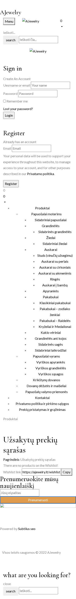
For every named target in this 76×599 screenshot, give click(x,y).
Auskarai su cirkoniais (55, 267)
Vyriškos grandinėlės (50, 368)
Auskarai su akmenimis (54, 273)
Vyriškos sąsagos (50, 374)
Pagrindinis (11, 459)
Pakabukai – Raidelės (55, 321)
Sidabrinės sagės (50, 344)
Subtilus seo (26, 529)
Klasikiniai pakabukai (55, 303)
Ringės (55, 279)
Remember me (17, 101)
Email (7, 148)
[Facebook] (5, 540)
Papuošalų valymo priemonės (46, 392)
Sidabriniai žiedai (55, 244)
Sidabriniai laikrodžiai (50, 350)
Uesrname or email (16, 85)
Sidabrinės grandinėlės (55, 232)
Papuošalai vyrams (46, 356)
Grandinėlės (51, 226)
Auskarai (50, 249)
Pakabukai (50, 297)
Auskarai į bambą (55, 285)
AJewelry (10, 12)
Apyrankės (51, 291)
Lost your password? (18, 109)
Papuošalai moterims (46, 214)
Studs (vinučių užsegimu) (55, 255)
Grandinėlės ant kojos (50, 338)
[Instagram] (16, 540)
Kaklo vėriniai (51, 332)
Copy (67, 472)
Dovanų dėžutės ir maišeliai (46, 386)
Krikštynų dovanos (46, 380)
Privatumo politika (40, 174)
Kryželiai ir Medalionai (55, 326)
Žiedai (50, 238)
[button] (66, 23)
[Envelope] (27, 540)
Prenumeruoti (38, 500)
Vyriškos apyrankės (50, 362)
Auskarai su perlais (54, 261)
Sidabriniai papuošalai (50, 220)
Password (10, 93)
